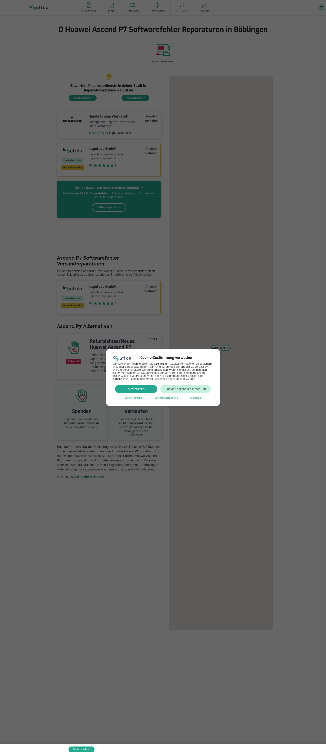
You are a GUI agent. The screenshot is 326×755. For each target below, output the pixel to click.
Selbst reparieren (81, 749)
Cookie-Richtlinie (133, 398)
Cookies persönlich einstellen (185, 389)
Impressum (195, 398)
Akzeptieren (136, 389)
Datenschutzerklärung (166, 398)
